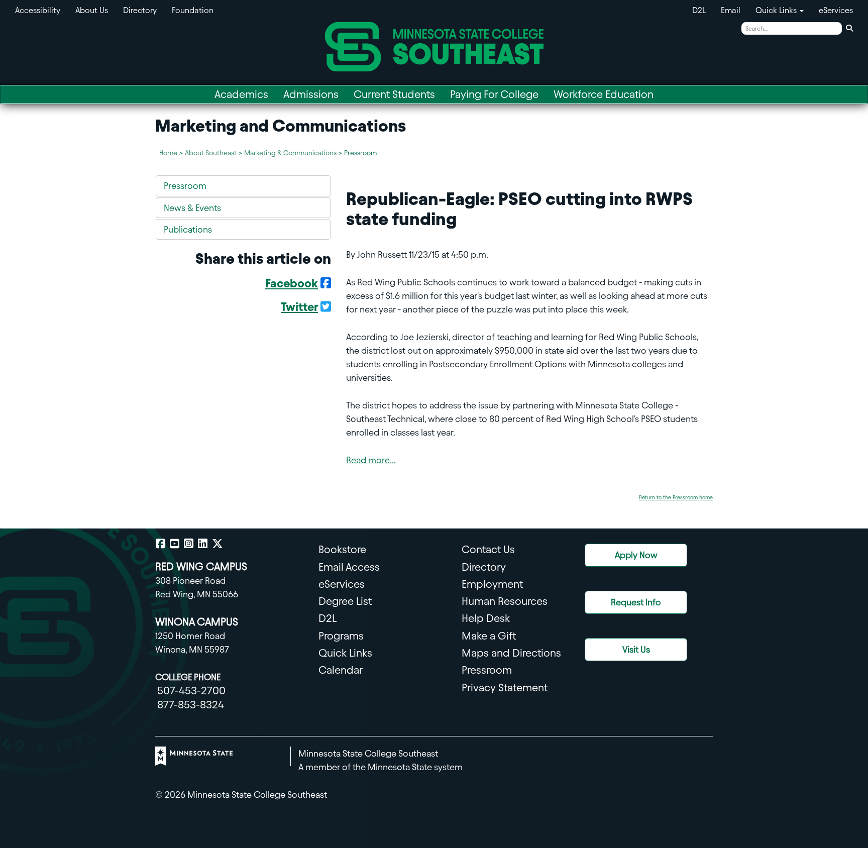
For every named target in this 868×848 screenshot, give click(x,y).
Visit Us (636, 649)
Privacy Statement (505, 687)
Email (730, 10)
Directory (140, 10)
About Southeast (211, 153)
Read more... (371, 460)
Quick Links (345, 653)
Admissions (311, 94)
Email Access (349, 567)
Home (168, 153)
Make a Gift (489, 636)
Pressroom (185, 185)
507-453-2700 (191, 690)
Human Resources (505, 601)
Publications (188, 229)
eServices (836, 10)
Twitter (299, 306)
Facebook (291, 283)
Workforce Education (604, 94)
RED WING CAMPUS (201, 566)
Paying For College (494, 94)
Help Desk (486, 618)
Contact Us (488, 549)
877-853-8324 (190, 704)
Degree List (345, 601)
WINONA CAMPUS (196, 621)
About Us (91, 10)
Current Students (394, 94)
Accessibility (37, 10)
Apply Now (636, 555)
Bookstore (342, 549)
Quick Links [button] (777, 10)
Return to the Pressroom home (676, 497)
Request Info (636, 602)
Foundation (192, 10)
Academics (241, 94)
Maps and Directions (511, 653)
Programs (341, 636)
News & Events (192, 208)
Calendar (340, 670)
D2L (699, 10)
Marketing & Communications (290, 153)
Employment (492, 584)
